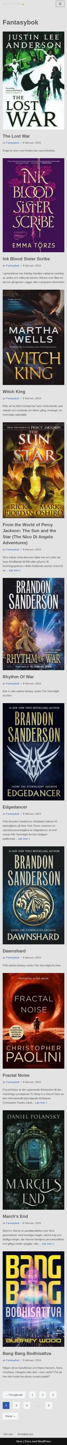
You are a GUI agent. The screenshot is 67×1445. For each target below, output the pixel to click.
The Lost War (16, 136)
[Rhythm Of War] (33, 624)
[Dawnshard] (33, 895)
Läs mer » (15, 570)
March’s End (15, 1216)
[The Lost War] (33, 80)
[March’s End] (33, 1160)
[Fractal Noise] (33, 1021)
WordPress (44, 1441)
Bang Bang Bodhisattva (27, 1353)
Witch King (14, 391)
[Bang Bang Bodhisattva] (33, 1299)
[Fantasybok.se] (13, 4)
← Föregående (14, 1394)
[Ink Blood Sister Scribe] (33, 205)
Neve (19, 1441)
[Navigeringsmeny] (60, 4)
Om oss (8, 1434)
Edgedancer (15, 807)
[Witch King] (33, 337)
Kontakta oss (25, 1434)
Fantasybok (12, 142)
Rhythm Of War (18, 676)
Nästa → (10, 1416)
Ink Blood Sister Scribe (26, 258)
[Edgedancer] (33, 751)
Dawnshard (14, 951)
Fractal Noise (16, 1075)
